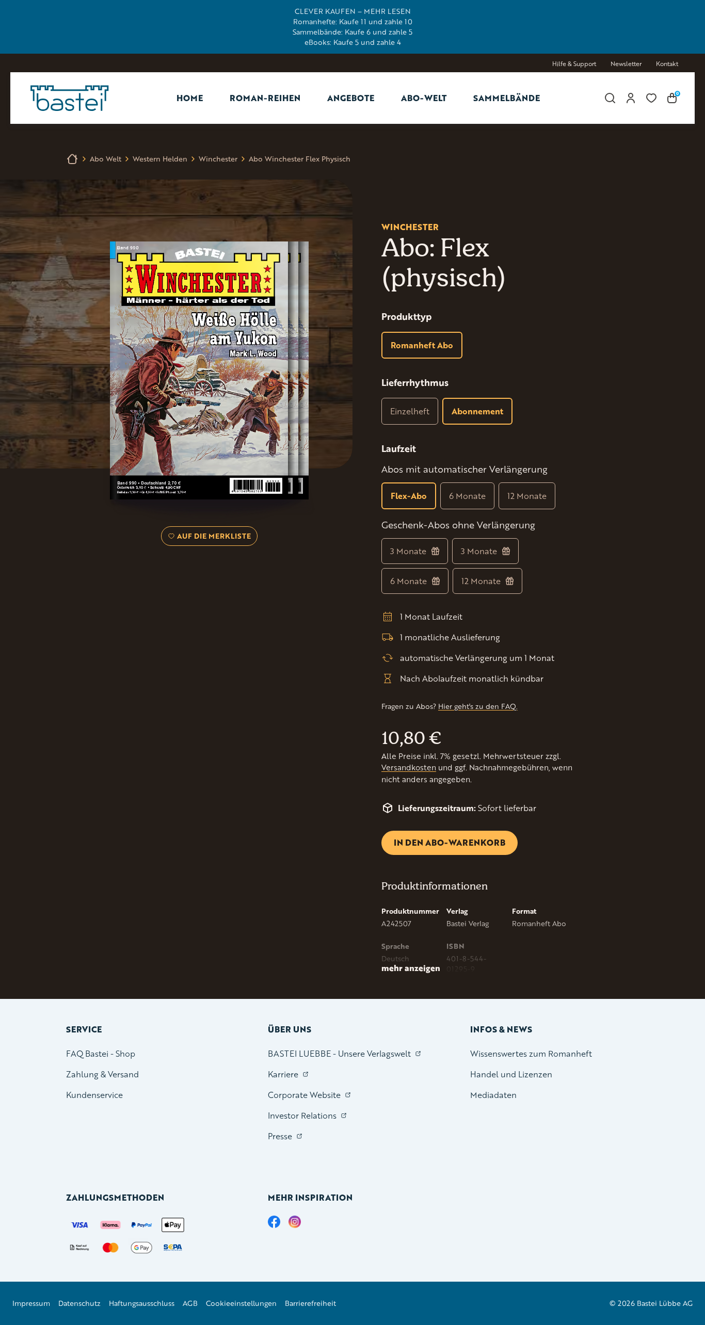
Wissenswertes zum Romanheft (531, 1053)
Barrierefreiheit (310, 1303)
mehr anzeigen (410, 968)
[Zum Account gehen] (630, 98)
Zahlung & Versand (102, 1074)
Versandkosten (408, 767)
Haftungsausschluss (141, 1303)
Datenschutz (79, 1303)
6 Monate (467, 496)
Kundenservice (94, 1095)
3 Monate (408, 551)
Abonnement (477, 411)
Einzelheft (409, 411)
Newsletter (626, 63)
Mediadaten (493, 1095)
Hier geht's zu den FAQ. (478, 706)
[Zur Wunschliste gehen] (651, 98)
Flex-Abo (409, 496)
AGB (190, 1303)
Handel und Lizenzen (511, 1074)
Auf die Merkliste (212, 538)
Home (190, 98)
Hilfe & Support (574, 63)
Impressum (31, 1303)
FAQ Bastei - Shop (100, 1053)
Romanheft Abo (422, 345)
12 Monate (527, 496)
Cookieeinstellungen (241, 1303)
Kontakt (667, 63)
